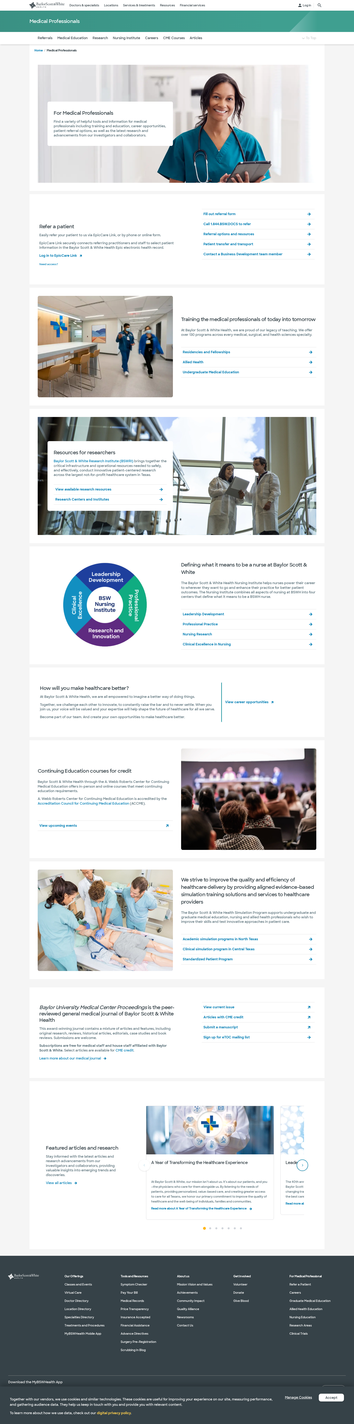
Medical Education (72, 38)
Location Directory (78, 1309)
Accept (331, 1398)
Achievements (187, 1293)
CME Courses (174, 38)
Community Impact (190, 1301)
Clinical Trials (298, 1333)
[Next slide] (302, 1165)
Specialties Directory (79, 1317)
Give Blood (241, 1301)
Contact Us (185, 1325)
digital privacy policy (114, 1413)
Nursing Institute (126, 38)
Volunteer (240, 1284)
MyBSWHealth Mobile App (83, 1333)
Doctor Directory (76, 1301)
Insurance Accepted (135, 1317)
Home (38, 50)
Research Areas (300, 1325)
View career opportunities (247, 702)
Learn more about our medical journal (70, 1058)
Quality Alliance (188, 1309)
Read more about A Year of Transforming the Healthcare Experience (199, 1208)
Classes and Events (78, 1284)
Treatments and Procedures (84, 1325)
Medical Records (132, 1301)
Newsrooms (185, 1317)
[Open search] (319, 5)
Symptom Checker (134, 1284)
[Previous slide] (144, 1165)
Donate (238, 1293)
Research (100, 38)
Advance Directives (134, 1333)
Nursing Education (302, 1317)
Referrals (45, 38)
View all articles (59, 1183)
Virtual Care (73, 1293)
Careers (151, 38)
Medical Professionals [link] (62, 50)
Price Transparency (135, 1309)
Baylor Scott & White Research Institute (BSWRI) (93, 461)
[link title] (47, 5)
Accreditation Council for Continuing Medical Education (83, 803)
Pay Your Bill (129, 1293)
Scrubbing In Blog (133, 1350)
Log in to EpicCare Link (58, 255)
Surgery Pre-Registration (138, 1342)
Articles (196, 38)
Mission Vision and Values (194, 1284)
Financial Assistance (135, 1325)
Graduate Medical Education (310, 1301)
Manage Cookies (298, 1397)
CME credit (125, 1050)
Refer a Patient (300, 1284)
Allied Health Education (305, 1309)
